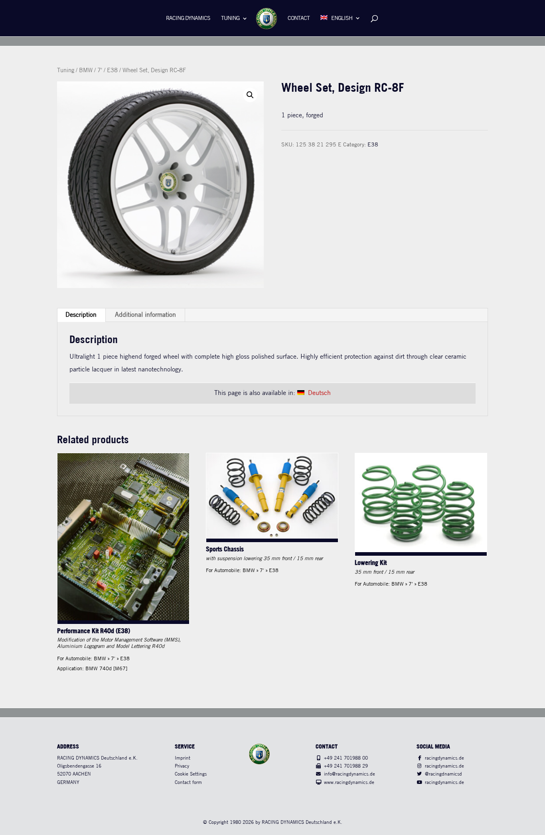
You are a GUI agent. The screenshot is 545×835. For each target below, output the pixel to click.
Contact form (188, 782)
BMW (86, 70)
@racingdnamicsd (443, 774)
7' (99, 70)
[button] (250, 95)
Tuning (230, 19)
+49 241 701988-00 (346, 758)
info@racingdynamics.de (349, 774)
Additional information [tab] (145, 315)
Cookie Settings (191, 774)
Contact (299, 19)
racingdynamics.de (444, 758)
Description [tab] (81, 315)
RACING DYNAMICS (188, 19)
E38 (112, 70)
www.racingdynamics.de (349, 782)
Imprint (182, 758)
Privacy (182, 766)
